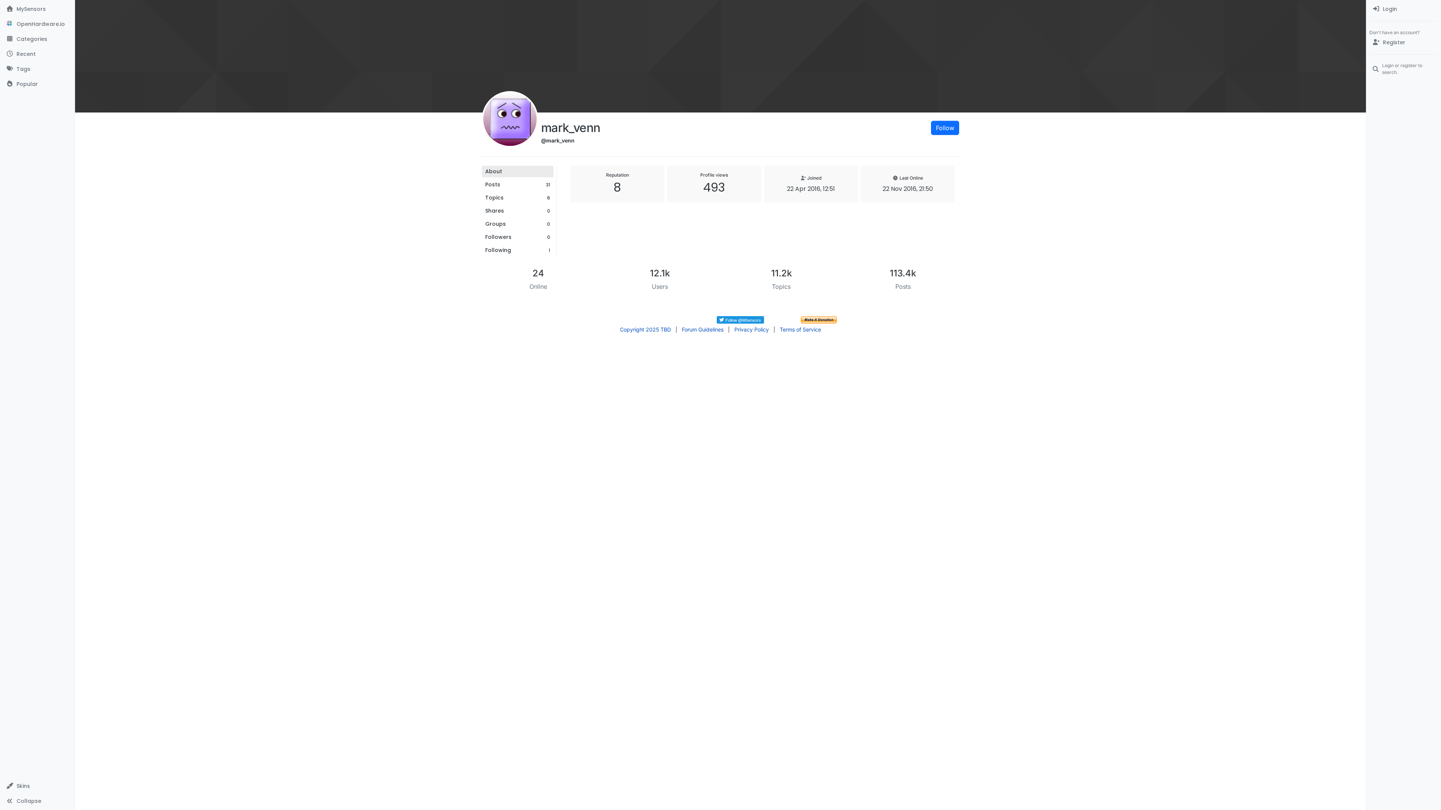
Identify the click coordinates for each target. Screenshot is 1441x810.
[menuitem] (1403, 9)
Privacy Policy (751, 329)
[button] (37, 786)
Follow (945, 128)
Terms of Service (800, 329)
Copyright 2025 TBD (645, 329)
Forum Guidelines (703, 329)
